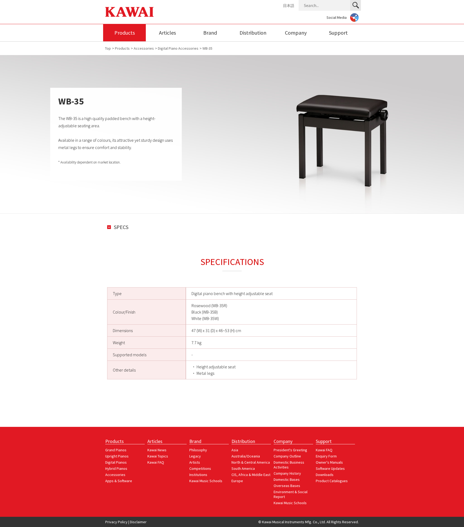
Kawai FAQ (155, 462)
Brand (210, 32)
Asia (234, 450)
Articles (167, 32)
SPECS (121, 227)
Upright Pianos (117, 456)
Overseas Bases (287, 485)
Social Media (337, 17)
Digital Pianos (116, 462)
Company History (287, 473)
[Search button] (355, 5)
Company (296, 32)
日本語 (288, 5)
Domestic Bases (287, 479)
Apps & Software (118, 480)
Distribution (253, 32)
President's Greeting (290, 450)
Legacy (195, 456)
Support (338, 32)
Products (124, 32)
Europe (237, 480)
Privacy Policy (116, 521)
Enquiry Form (326, 456)
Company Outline (287, 456)
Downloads (325, 474)
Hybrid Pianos (116, 468)
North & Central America (250, 462)
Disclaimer (138, 521)
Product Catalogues (332, 480)
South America (243, 468)
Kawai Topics (157, 456)
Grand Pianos (115, 450)
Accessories (115, 474)
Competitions (200, 468)
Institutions (198, 474)
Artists (194, 462)
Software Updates (330, 468)
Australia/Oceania (245, 456)
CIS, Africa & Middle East (250, 474)
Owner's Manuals (329, 462)
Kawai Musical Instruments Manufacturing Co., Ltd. (129, 12)
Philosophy (198, 450)
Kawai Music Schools (205, 480)
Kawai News (156, 450)
